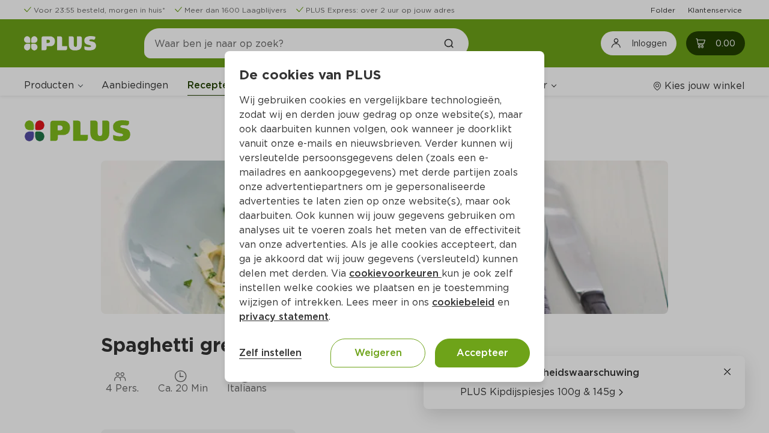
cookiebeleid (463, 302)
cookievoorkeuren (395, 273)
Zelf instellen (270, 352)
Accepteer (482, 352)
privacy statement (284, 316)
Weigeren (378, 352)
